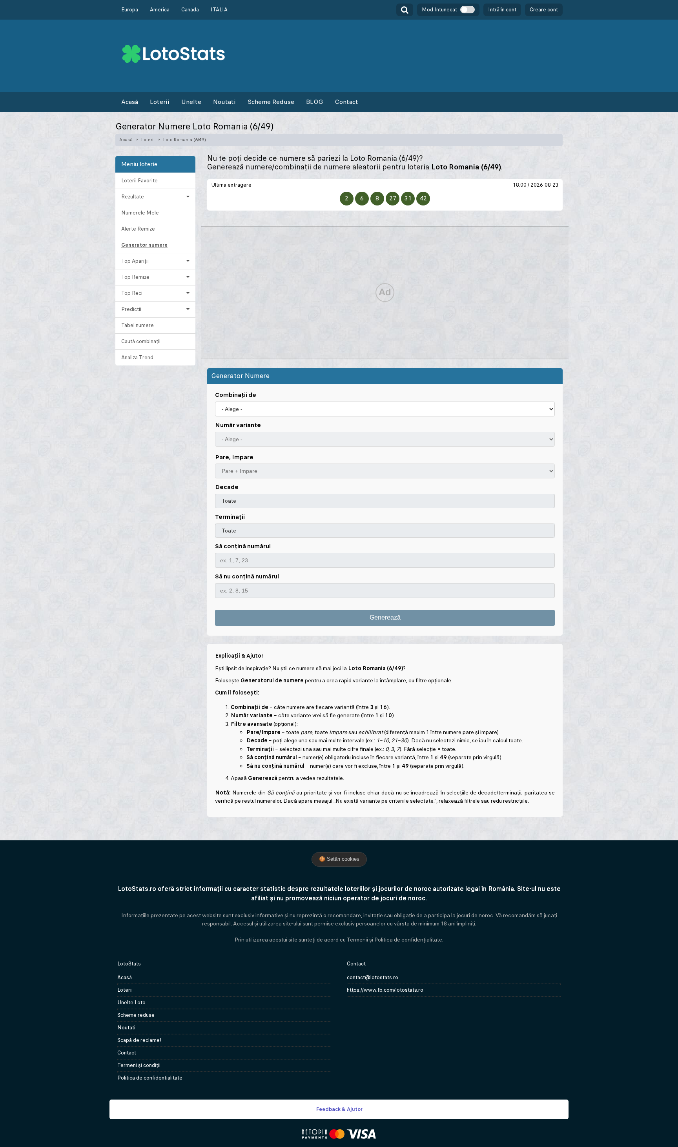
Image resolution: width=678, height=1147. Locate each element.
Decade (227, 487)
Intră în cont (502, 9)
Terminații (230, 517)
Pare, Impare (234, 457)
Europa (129, 9)
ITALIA (219, 9)
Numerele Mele (140, 212)
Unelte (191, 102)
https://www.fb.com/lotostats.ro (385, 990)
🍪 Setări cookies (339, 859)
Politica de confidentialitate (149, 1077)
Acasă (129, 102)
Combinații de (235, 395)
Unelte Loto (131, 1002)
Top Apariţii (135, 261)
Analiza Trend (137, 357)
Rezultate (132, 196)
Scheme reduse (136, 1015)
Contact (346, 102)
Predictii (131, 309)
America (160, 9)
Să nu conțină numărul (247, 576)
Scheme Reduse (271, 102)
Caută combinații (140, 341)
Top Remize (135, 277)
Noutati (224, 102)
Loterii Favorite (139, 180)
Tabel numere (137, 325)
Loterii (160, 102)
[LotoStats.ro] (173, 53)
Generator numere (144, 245)
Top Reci (131, 293)
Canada (190, 9)
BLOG (314, 102)
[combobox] (385, 501)
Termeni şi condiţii (138, 1065)
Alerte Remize (138, 228)
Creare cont (544, 9)
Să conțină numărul (243, 546)
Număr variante (238, 425)
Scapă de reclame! (139, 1040)
